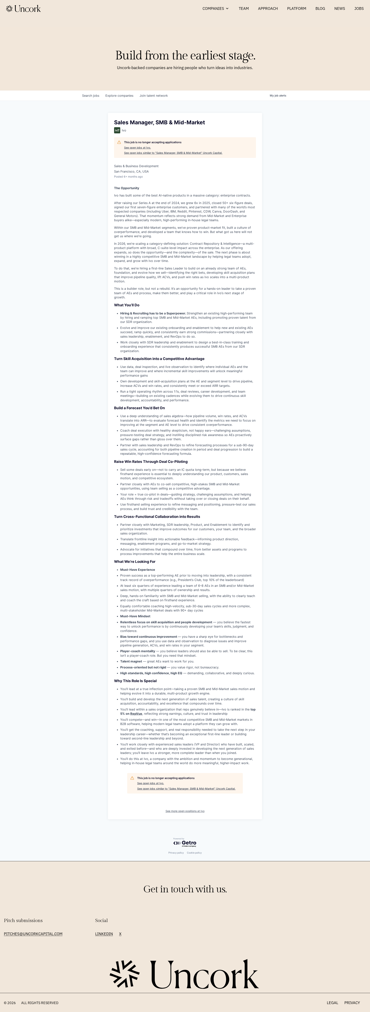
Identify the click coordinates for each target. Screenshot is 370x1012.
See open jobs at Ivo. (137, 147)
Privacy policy (176, 852)
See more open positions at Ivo (185, 811)
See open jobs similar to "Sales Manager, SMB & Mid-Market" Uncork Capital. (173, 152)
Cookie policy (194, 852)
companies (119, 95)
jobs (90, 95)
